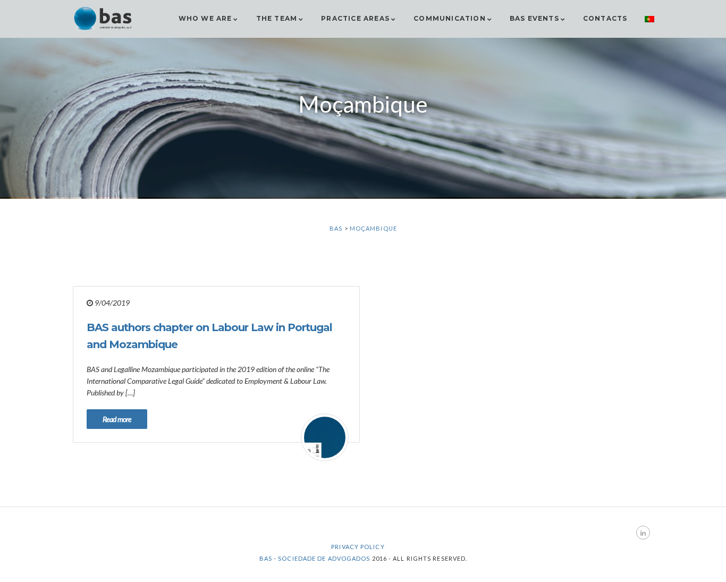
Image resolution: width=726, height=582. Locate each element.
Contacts (605, 18)
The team (277, 18)
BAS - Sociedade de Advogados (314, 558)
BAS (336, 228)
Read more (117, 419)
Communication (449, 18)
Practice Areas (355, 18)
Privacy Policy (357, 546)
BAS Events (534, 18)
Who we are (205, 18)
